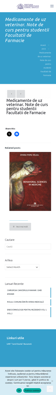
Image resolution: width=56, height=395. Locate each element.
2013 (44, 49)
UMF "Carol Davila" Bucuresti (19, 344)
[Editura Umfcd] (28, 6)
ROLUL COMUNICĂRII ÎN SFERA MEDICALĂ (25, 302)
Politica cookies (32, 390)
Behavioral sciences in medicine (28, 216)
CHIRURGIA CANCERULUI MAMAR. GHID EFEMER (24, 292)
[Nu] (52, 380)
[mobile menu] (52, 6)
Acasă (43, 45)
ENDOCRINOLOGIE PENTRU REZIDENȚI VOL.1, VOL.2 (27, 311)
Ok (19, 390)
